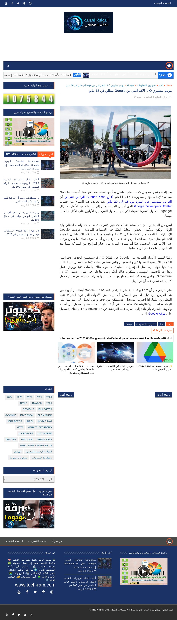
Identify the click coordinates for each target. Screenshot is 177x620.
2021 (39, 397)
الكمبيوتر (166, 74)
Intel (29, 421)
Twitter (11, 439)
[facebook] (12, 3)
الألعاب (38, 74)
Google (130, 85)
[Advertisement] (88, 47)
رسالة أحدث (163, 394)
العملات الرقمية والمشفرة (39, 451)
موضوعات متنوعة (19, 457)
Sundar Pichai (96, 197)
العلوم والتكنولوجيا (71, 74)
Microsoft (25, 433)
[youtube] (6, 3)
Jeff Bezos (14, 421)
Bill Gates (45, 409)
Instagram (45, 421)
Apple (23, 403)
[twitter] (18, 3)
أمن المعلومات (118, 74)
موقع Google (156, 313)
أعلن (109, 197)
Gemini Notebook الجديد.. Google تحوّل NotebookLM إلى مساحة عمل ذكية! (21, 165)
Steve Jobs (44, 439)
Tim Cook (27, 439)
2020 (49, 397)
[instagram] (30, 3)
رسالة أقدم (66, 394)
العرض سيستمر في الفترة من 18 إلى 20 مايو (140, 201)
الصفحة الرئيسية (162, 3)
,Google (138, 97)
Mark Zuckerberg (40, 427)
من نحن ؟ (57, 541)
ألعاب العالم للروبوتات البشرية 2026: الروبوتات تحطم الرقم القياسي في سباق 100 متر (21, 183)
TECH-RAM (12, 154)
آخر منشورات (46, 154)
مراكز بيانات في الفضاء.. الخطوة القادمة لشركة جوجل (115, 368)
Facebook (26, 415)
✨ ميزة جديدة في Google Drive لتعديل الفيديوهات (155, 368)
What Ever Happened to (36, 445)
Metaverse (45, 433)
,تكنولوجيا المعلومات (152, 97)
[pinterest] (24, 3)
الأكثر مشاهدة (29, 154)
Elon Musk (45, 415)
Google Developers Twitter (153, 206)
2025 (49, 403)
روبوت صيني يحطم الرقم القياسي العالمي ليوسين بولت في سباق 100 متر (21, 216)
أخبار (161, 85)
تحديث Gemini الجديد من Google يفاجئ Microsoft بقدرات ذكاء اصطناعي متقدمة (76, 370)
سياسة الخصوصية (37, 541)
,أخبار (165, 97)
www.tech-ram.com (35, 585)
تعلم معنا (24, 74)
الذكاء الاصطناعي (95, 74)
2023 (19, 397)
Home (169, 85)
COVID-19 (28, 409)
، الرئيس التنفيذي (76, 197)
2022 (29, 397)
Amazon (37, 403)
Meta (20, 427)
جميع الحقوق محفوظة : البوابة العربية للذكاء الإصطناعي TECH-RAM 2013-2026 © (131, 609)
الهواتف (51, 74)
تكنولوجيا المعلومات (146, 85)
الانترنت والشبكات (143, 74)
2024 (9, 397)
